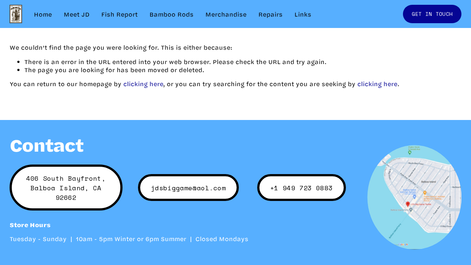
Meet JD (76, 14)
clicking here (143, 83)
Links (302, 14)
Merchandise (226, 14)
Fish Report (119, 14)
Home (43, 14)
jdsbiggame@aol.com (188, 187)
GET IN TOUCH (432, 14)
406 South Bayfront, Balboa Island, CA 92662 (66, 187)
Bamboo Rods (171, 14)
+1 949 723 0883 (301, 187)
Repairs (270, 14)
